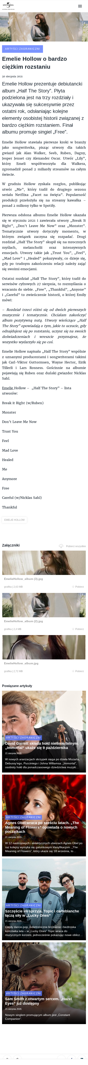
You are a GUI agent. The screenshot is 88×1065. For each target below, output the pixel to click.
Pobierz (79, 586)
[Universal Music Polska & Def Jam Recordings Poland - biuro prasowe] (8, 9)
